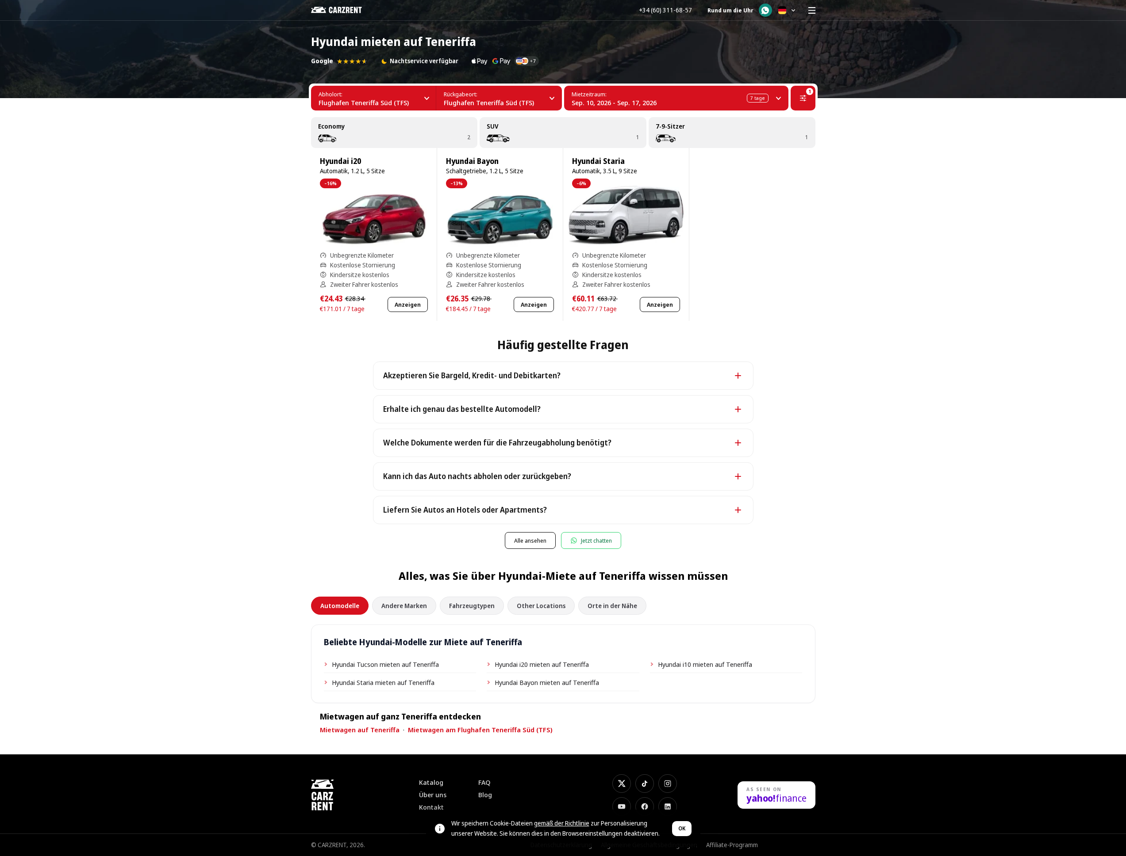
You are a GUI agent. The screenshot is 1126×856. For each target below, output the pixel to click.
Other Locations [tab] (541, 605)
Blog (485, 794)
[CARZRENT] (342, 10)
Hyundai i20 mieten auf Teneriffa (542, 664)
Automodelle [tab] (339, 605)
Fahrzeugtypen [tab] (472, 605)
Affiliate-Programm (732, 845)
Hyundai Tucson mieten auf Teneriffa (385, 664)
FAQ (484, 782)
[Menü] (811, 10)
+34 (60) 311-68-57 (665, 10)
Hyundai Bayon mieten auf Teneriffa (547, 682)
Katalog (431, 782)
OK (681, 828)
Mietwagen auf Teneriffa (360, 729)
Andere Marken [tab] (404, 605)
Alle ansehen (530, 540)
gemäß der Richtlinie (561, 823)
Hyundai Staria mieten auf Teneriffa (383, 682)
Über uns (432, 794)
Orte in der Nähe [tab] (612, 605)
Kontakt (431, 807)
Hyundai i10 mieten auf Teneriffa (705, 664)
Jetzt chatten (596, 540)
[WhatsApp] (765, 10)
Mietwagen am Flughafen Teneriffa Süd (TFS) (480, 729)
